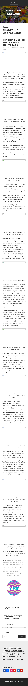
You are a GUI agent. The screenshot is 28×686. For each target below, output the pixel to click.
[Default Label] (15, 671)
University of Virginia (15, 573)
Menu (15, 3)
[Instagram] (11, 671)
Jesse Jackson (12, 566)
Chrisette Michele (15, 564)
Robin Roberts (10, 571)
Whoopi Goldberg (15, 575)
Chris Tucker (5, 564)
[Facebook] (4, 671)
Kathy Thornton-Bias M (13, 569)
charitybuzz (18, 560)
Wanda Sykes (6, 575)
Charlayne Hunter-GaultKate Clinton (12, 562)
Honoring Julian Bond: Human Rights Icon (13, 42)
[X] (7, 671)
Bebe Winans (10, 560)
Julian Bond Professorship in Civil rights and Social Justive (13, 567)
